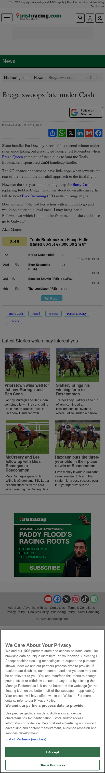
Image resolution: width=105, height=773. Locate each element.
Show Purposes (52, 765)
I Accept (52, 752)
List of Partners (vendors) (25, 739)
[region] (52, 701)
